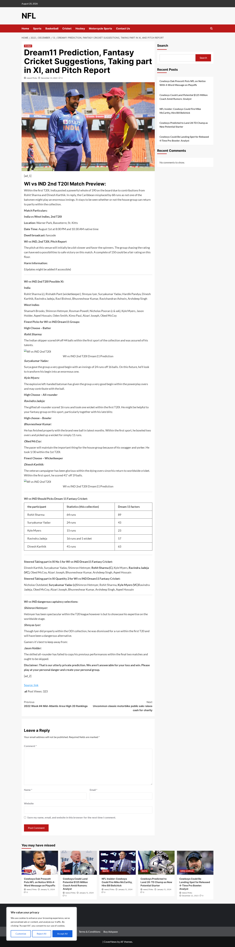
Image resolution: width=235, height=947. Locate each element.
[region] (41, 924)
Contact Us (123, 28)
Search (162, 45)
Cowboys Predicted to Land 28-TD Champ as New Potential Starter (184, 124)
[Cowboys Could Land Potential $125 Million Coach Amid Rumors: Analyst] (78, 863)
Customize (21, 933)
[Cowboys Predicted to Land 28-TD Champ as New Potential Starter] (156, 863)
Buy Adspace (110, 931)
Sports (37, 28)
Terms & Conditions (89, 931)
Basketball (51, 28)
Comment (30, 745)
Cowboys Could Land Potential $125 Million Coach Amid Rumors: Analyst (184, 97)
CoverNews (110, 941)
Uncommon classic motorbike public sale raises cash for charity (122, 706)
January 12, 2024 (47, 889)
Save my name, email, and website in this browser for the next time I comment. (71, 817)
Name (28, 789)
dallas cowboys (186, 871)
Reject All (41, 933)
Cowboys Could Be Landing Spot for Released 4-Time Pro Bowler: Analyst (184, 138)
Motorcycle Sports (100, 28)
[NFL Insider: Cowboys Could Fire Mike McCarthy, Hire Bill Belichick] (117, 863)
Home (25, 28)
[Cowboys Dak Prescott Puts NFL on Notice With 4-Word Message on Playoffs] (40, 863)
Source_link (31, 685)
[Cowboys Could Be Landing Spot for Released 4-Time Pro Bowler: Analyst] (195, 863)
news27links (32, 78)
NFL (29, 15)
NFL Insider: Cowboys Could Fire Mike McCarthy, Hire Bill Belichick (180, 110)
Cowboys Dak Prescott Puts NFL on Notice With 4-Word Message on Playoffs (183, 83)
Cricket (66, 28)
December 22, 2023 (190, 896)
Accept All (62, 933)
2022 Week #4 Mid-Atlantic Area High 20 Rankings (56, 704)
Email (93, 789)
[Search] (211, 28)
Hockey (80, 28)
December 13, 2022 (49, 78)
